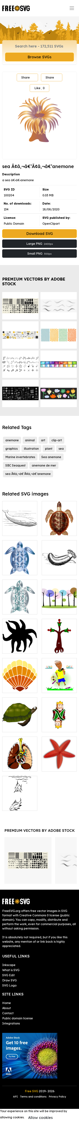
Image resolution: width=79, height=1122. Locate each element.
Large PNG (39, 243)
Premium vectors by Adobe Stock (33, 281)
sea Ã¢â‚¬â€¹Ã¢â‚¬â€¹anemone (28, 474)
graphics (11, 448)
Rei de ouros (55, 727)
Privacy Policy (57, 1096)
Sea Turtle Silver (17, 609)
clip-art (56, 440)
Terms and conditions (33, 1096)
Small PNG (39, 253)
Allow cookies (40, 1117)
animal (30, 440)
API (16, 1096)
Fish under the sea (19, 805)
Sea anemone (51, 457)
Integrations (11, 1023)
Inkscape (8, 965)
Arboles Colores (57, 609)
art (43, 440)
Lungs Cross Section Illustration (19, 764)
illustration (31, 448)
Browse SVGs (39, 57)
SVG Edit (8, 975)
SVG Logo (9, 985)
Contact (8, 1013)
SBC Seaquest (15, 465)
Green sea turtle (57, 531)
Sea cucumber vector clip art (59, 568)
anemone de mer (44, 465)
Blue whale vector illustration (20, 529)
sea (61, 448)
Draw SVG (9, 980)
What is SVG (10, 970)
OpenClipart (51, 223)
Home (6, 1003)
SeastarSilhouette (19, 648)
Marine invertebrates (20, 457)
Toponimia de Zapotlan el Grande (59, 644)
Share (25, 77)
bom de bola (55, 688)
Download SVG (39, 233)
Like (39, 88)
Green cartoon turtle (20, 725)
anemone (12, 440)
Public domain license (17, 1018)
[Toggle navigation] (72, 8)
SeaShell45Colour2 (19, 688)
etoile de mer (55, 766)
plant (48, 448)
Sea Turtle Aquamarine (20, 568)
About (6, 1008)
